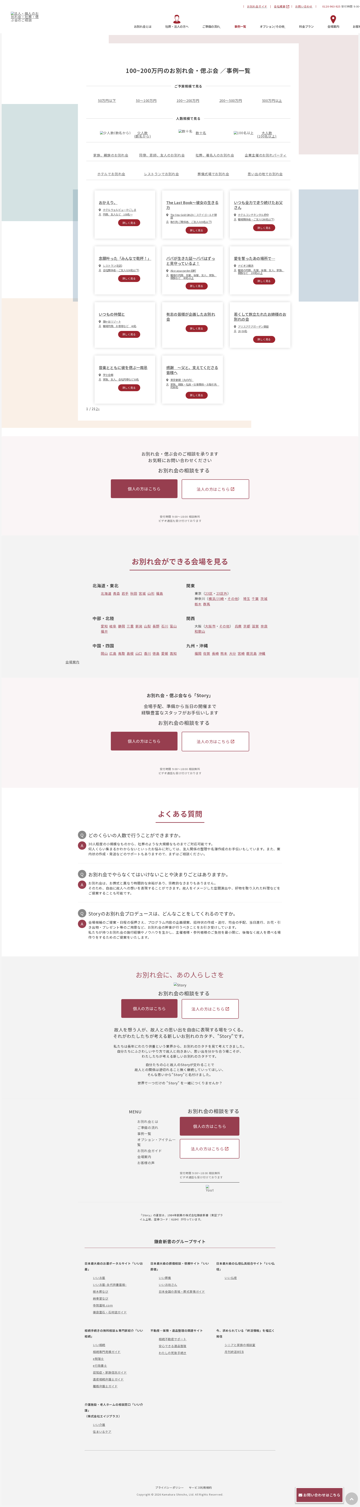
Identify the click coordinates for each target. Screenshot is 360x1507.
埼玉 (246, 598)
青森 (116, 593)
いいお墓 (99, 1278)
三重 (130, 626)
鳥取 (121, 653)
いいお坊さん (168, 1285)
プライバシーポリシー (169, 1487)
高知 (173, 653)
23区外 (221, 593)
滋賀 (255, 626)
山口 (138, 653)
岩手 (125, 593)
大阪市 (210, 626)
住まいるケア (102, 1431)
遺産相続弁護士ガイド (108, 1379)
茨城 (264, 598)
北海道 (106, 593)
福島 (159, 593)
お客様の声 (146, 1162)
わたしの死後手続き (172, 1353)
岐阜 (112, 626)
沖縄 (262, 653)
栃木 (198, 603)
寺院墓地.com (103, 1305)
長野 (156, 626)
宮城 (142, 593)
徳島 (156, 653)
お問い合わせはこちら (321, 1494)
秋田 (133, 593)
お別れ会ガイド (149, 1150)
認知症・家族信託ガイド (110, 1372)
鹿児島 (251, 653)
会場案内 (72, 661)
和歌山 (200, 631)
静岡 (121, 626)
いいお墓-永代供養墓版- (110, 1285)
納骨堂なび (100, 1298)
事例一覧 (144, 1133)
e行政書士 (100, 1365)
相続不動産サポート (172, 1339)
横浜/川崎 (216, 598)
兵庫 (238, 626)
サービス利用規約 (200, 1487)
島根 (130, 653)
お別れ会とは (147, 1121)
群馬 (206, 603)
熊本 (224, 653)
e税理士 (98, 1359)
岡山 (104, 653)
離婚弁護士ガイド (105, 1386)
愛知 (104, 626)
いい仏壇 (231, 1278)
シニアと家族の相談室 (240, 1345)
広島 (112, 653)
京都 (246, 626)
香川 (147, 653)
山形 (151, 593)
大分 (232, 653)
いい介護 (99, 1425)
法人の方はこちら (213, 489)
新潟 (138, 626)
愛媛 (164, 653)
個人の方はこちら (144, 489)
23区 (208, 593)
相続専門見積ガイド (107, 1352)
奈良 (264, 626)
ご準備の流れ (147, 1127)
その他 (233, 598)
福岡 (198, 653)
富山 (173, 626)
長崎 (215, 653)
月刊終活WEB (234, 1352)
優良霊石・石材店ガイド (110, 1312)
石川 (164, 626)
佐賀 (206, 653)
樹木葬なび (100, 1291)
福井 (104, 631)
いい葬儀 (165, 1278)
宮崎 (241, 653)
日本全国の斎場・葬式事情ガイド (182, 1291)
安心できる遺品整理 (172, 1346)
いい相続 (99, 1345)
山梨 (147, 626)
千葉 (255, 598)
